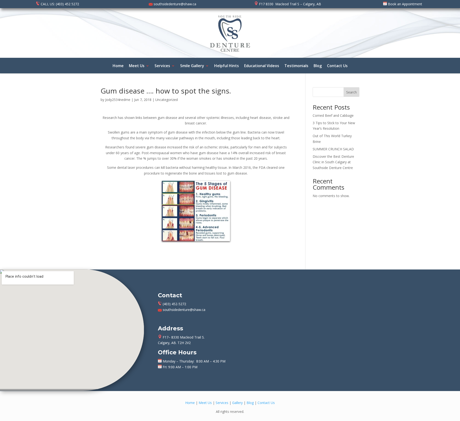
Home (118, 66)
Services (162, 66)
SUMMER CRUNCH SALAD (333, 149)
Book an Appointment (404, 4)
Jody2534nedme (117, 99)
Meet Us (136, 66)
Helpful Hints (226, 66)
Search (351, 92)
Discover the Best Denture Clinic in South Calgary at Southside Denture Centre (333, 162)
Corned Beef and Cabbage (333, 115)
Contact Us (337, 66)
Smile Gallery (192, 66)
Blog (318, 66)
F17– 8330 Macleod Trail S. (183, 337)
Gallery (237, 402)
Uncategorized (166, 99)
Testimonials (296, 66)
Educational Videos (261, 66)
